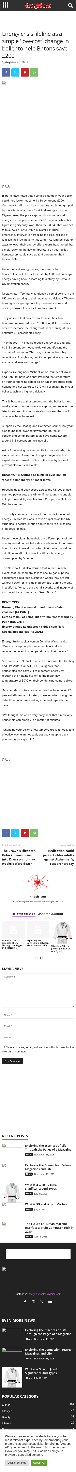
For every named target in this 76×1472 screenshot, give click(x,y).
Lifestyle (7, 1411)
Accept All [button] (39, 1462)
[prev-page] (36, 958)
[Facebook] (6, 72)
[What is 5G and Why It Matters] (12, 1212)
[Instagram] (34, 1302)
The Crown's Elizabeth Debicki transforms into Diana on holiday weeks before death (19, 857)
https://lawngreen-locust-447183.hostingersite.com (38, 901)
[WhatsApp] (34, 72)
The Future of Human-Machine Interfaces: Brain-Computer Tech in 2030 (49, 1227)
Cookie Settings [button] (16, 1462)
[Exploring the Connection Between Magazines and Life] (38, 929)
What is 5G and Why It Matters (46, 1204)
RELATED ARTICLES (23, 914)
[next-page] (41, 958)
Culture (6, 1404)
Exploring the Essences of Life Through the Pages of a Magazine (12, 944)
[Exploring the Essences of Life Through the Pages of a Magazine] (13, 929)
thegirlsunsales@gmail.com (45, 1294)
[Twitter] (15, 72)
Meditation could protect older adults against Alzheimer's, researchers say (58, 857)
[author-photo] (38, 882)
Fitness (6, 1423)
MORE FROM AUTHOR (50, 914)
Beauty (6, 1417)
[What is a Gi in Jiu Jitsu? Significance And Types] (62, 932)
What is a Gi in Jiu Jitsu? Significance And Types (60, 948)
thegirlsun (10, 62)
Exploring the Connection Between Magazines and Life (38, 943)
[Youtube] (50, 1302)
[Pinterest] (25, 72)
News (29, 1154)
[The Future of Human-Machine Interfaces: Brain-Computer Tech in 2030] (12, 1227)
